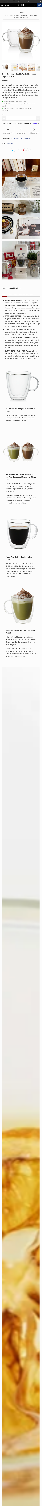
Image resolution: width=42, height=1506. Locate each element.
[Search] (35, 5)
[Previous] (4, 41)
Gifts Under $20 (28, 138)
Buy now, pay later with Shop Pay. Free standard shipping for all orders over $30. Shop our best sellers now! (21, 1)
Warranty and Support (26, 295)
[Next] (38, 41)
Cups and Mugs (17, 138)
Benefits (4, 295)
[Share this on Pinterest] (23, 150)
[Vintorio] (21, 5)
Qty (3, 114)
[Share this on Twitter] (13, 150)
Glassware (5, 141)
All (11, 138)
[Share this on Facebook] (18, 150)
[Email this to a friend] (28, 150)
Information (13, 295)
